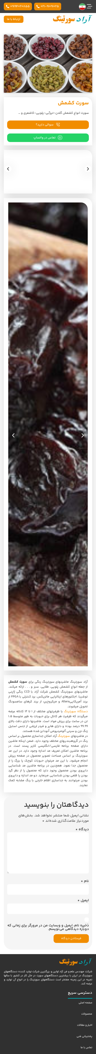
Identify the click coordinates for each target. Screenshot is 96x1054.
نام (85, 881)
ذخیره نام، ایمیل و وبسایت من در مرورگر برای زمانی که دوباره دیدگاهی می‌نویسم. (48, 927)
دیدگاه (82, 829)
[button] (8, 169)
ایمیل (83, 900)
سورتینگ (64, 736)
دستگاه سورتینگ (76, 711)
